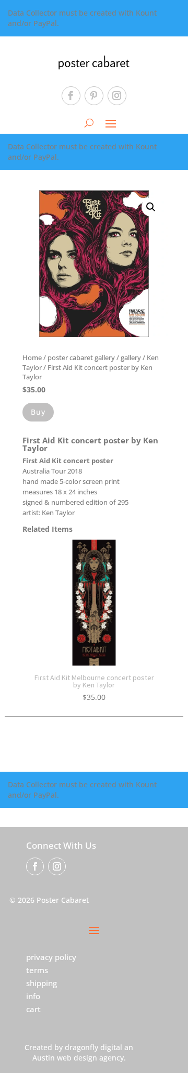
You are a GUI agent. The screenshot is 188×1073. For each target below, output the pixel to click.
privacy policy (51, 957)
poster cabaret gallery (81, 357)
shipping (41, 983)
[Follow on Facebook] (71, 95)
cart (33, 1009)
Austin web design (64, 1058)
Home (32, 357)
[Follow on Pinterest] (94, 95)
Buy (38, 412)
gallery (131, 357)
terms (37, 970)
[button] (151, 207)
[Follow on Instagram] (117, 95)
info (33, 996)
